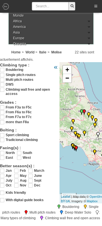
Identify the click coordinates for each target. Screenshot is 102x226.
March (38, 171)
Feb (23, 171)
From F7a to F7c (19, 117)
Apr (9, 176)
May (23, 176)
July (9, 180)
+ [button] (67, 69)
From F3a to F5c (19, 107)
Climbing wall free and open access (28, 90)
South (27, 153)
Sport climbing (17, 135)
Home (16, 52)
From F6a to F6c (19, 112)
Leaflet (65, 196)
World (30, 52)
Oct (8, 185)
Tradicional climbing (22, 140)
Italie (42, 52)
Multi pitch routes (19, 80)
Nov (23, 185)
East (9, 158)
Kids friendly (16, 193)
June (38, 176)
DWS (10, 84)
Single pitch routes (21, 75)
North (10, 153)
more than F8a (17, 122)
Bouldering (14, 70)
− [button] (67, 78)
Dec (37, 185)
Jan (9, 171)
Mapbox (92, 201)
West (27, 158)
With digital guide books (25, 200)
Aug (23, 180)
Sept (37, 180)
